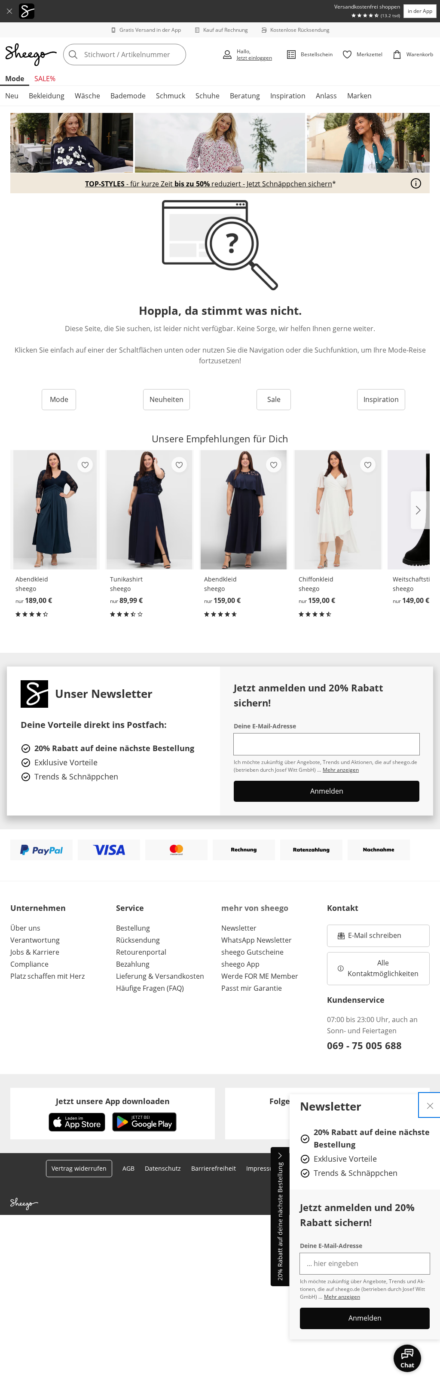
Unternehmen (38, 908)
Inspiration (288, 95)
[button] (420, 510)
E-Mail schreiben (369, 938)
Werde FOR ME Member (259, 976)
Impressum (262, 1168)
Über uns (25, 928)
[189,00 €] (55, 509)
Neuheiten (166, 399)
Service (130, 908)
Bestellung (133, 928)
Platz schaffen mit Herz (47, 976)
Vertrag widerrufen (79, 1168)
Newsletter (239, 928)
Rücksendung (138, 940)
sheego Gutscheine (252, 952)
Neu (11, 95)
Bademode (128, 95)
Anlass (326, 95)
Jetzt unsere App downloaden (113, 1101)
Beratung (245, 95)
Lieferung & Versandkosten (160, 976)
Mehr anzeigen (342, 1296)
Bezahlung (133, 964)
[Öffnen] (416, 183)
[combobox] (140, 54)
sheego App (240, 964)
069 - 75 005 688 (364, 1045)
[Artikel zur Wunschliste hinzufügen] (85, 464)
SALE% (44, 78)
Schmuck (170, 95)
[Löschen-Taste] (177, 54)
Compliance (29, 964)
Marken (359, 95)
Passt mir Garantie (251, 988)
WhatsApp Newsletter (256, 940)
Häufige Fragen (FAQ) (150, 988)
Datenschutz (163, 1168)
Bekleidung (46, 95)
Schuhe (208, 95)
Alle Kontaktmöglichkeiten (383, 968)
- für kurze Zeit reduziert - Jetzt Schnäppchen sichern (208, 184)
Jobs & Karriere (34, 952)
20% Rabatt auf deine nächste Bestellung (280, 1222)
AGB (128, 1168)
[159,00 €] (243, 509)
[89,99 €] (149, 509)
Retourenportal (141, 952)
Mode (14, 78)
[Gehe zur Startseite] (31, 54)
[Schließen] (9, 11)
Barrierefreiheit (213, 1168)
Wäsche (87, 95)
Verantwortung (35, 940)
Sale (274, 399)
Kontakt (342, 908)
